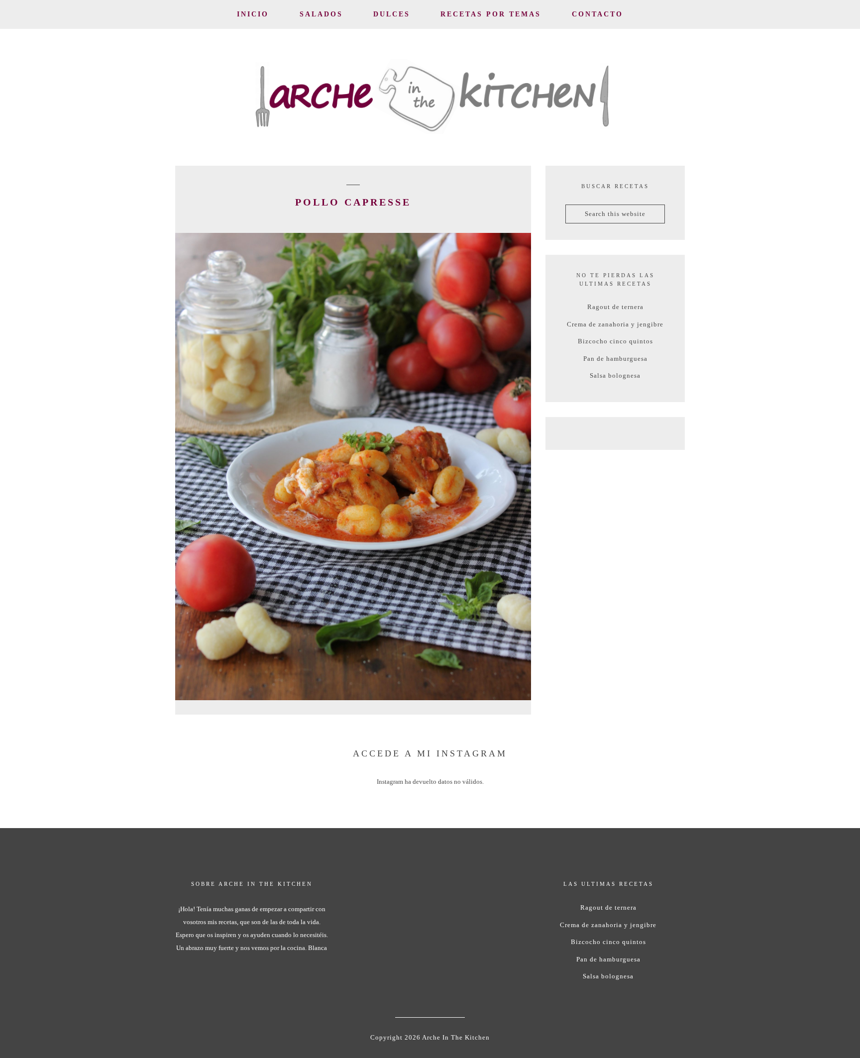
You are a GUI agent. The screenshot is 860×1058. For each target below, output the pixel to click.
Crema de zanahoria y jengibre (615, 324)
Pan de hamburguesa (615, 358)
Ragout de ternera (615, 307)
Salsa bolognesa (615, 375)
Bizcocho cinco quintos (615, 341)
